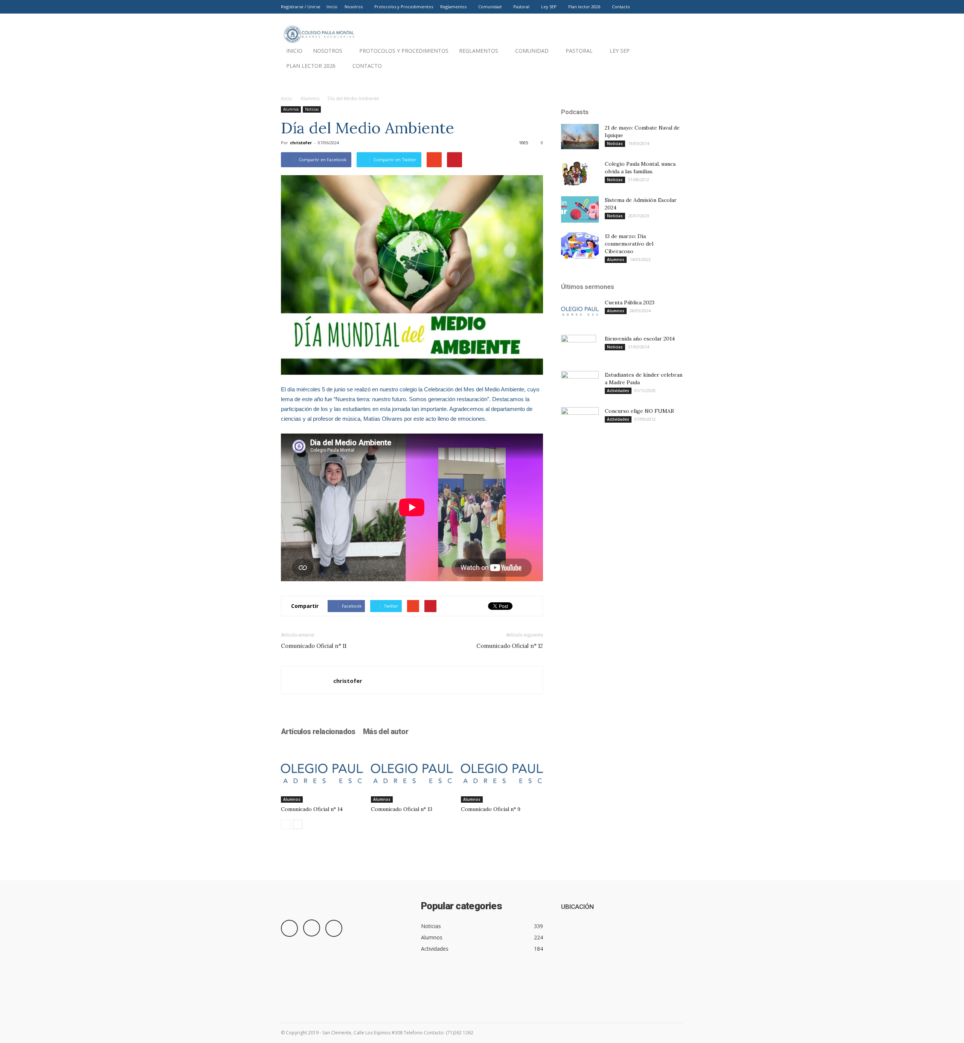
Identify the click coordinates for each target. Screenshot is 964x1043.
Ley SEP (549, 6)
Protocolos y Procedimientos (403, 6)
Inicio (331, 6)
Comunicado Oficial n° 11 (313, 645)
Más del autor (385, 731)
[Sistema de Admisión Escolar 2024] (580, 209)
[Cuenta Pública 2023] (580, 312)
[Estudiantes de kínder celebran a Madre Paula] (580, 384)
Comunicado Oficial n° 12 (509, 645)
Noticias (312, 109)
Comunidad (490, 6)
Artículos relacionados (318, 731)
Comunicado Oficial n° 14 (312, 809)
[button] (674, 68)
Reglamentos (453, 6)
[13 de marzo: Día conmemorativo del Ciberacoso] (580, 245)
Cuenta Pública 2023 (629, 302)
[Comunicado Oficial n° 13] (412, 774)
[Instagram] (665, 7)
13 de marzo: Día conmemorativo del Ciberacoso (629, 244)
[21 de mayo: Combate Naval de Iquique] (580, 136)
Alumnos (309, 98)
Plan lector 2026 (584, 6)
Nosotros (354, 6)
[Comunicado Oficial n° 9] (502, 774)
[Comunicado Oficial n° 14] (322, 774)
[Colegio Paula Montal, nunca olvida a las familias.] (575, 173)
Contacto (621, 6)
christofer (301, 142)
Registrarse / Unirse (300, 6)
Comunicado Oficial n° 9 (490, 809)
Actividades (618, 390)
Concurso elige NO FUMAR (639, 411)
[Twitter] (677, 7)
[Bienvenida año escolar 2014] (578, 348)
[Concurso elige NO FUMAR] (580, 419)
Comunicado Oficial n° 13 (401, 809)
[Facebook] (652, 7)
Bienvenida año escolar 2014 (640, 338)
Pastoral (521, 6)
